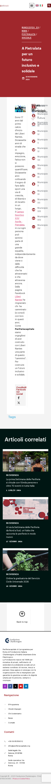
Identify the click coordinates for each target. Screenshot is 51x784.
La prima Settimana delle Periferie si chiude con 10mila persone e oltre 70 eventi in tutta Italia (23, 482)
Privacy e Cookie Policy (21, 779)
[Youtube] (20, 686)
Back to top (22, 622)
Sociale (26, 37)
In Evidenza (12, 475)
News (24, 31)
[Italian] (41, 5)
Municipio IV (30, 27)
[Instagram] (5, 686)
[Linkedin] (26, 686)
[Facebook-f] (10, 686)
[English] (37, 5)
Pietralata (28, 34)
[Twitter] (15, 686)
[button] (31, 5)
